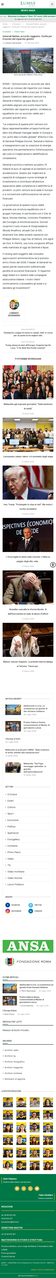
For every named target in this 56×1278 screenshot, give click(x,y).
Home (5, 24)
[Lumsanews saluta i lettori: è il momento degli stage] (28, 435)
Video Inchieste (15, 871)
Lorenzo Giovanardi (13, 43)
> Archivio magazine (13, 1067)
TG (9, 865)
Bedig (36, 1275)
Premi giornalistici (8, 1253)
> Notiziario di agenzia (14, 1079)
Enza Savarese (27, 1006)
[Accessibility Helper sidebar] (53, 565)
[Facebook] (17, 1188)
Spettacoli (12, 833)
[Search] (52, 4)
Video (10, 858)
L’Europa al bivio (12, 739)
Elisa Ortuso (9, 1014)
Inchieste (12, 845)
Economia (16, 24)
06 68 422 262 (10, 1215)
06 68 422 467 (10, 1234)
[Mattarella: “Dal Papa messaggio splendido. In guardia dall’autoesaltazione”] (13, 767)
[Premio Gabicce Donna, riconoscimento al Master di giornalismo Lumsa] (13, 726)
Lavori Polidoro (15, 884)
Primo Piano (14, 852)
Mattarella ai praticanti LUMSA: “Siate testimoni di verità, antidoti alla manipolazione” (27, 751)
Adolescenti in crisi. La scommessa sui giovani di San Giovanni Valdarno (35, 709)
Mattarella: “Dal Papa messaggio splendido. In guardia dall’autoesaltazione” (35, 767)
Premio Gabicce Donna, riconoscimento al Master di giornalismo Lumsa (37, 725)
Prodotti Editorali (8, 1256)
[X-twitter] (30, 1188)
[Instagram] (23, 1188)
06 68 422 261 (7, 1218)
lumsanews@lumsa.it (10, 1222)
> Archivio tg (9, 1056)
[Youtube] (37, 1188)
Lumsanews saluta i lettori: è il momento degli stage (28, 456)
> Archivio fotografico (14, 1061)
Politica (11, 826)
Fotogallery (13, 839)
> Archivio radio (10, 1050)
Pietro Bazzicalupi (28, 991)
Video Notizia (14, 878)
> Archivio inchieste (12, 1073)
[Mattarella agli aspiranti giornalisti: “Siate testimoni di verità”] (28, 382)
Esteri (10, 800)
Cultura (11, 807)
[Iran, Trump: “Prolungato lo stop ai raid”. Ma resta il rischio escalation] (28, 483)
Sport (10, 813)
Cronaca (12, 794)
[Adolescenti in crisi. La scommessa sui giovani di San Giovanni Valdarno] (13, 710)
